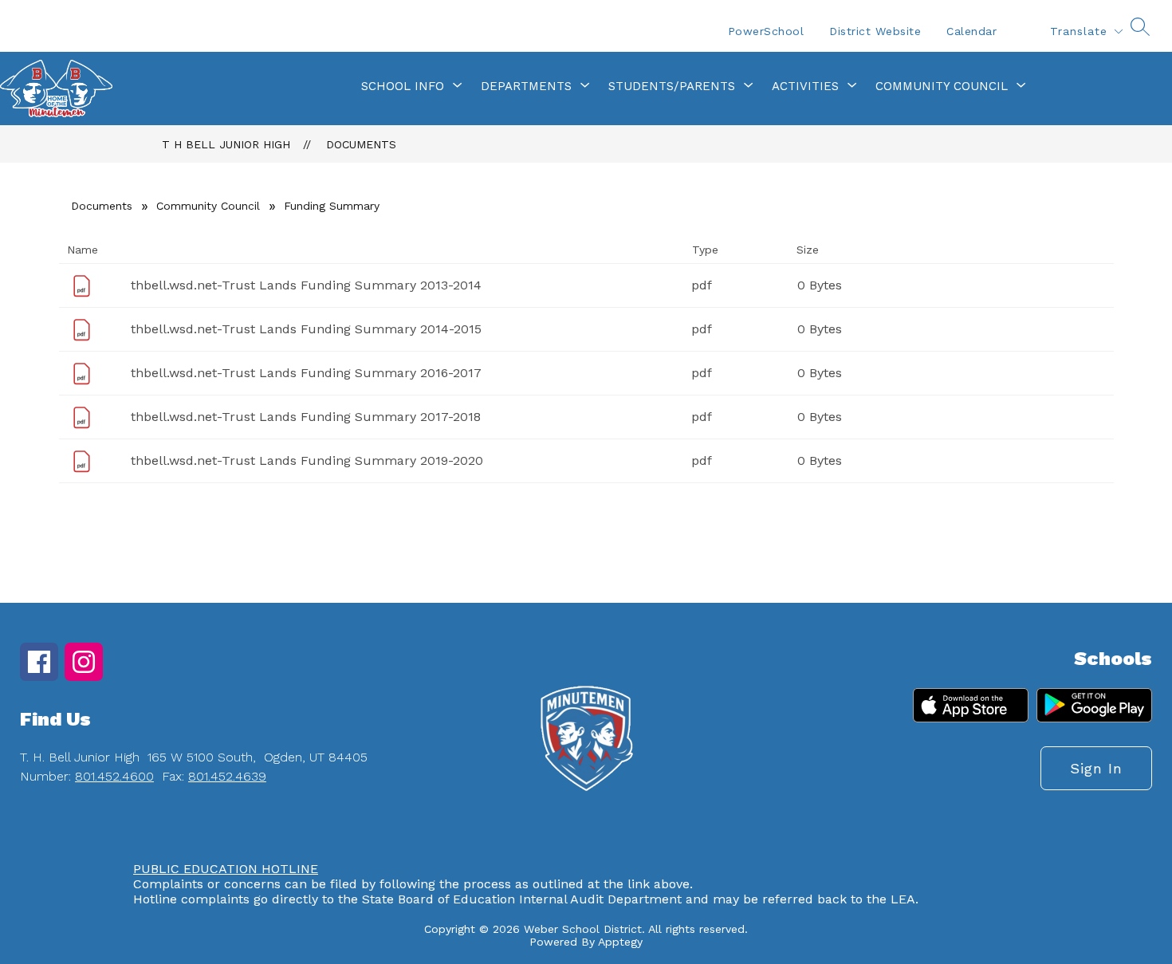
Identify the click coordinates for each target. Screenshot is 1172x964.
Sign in (1096, 768)
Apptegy (620, 941)
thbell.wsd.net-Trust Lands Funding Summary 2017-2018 (306, 416)
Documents (361, 144)
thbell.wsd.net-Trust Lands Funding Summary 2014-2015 (306, 328)
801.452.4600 (114, 776)
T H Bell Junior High (226, 144)
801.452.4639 (227, 776)
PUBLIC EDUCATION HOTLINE (225, 868)
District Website (875, 31)
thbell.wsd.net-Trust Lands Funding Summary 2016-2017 (306, 372)
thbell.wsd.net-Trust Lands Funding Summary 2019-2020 (307, 460)
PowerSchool (766, 31)
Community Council (208, 205)
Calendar (971, 31)
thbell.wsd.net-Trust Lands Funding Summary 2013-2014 (306, 285)
